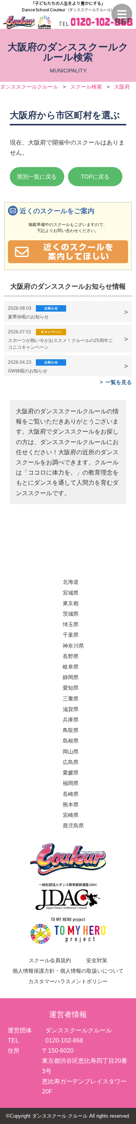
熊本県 (71, 805)
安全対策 (96, 960)
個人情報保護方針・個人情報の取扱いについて (68, 971)
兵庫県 (71, 720)
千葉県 (71, 635)
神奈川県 (73, 646)
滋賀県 (71, 709)
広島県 (71, 762)
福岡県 (71, 783)
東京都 (71, 603)
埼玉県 (71, 624)
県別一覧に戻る (37, 176)
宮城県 (71, 593)
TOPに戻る (95, 176)
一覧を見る (118, 382)
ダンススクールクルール (29, 87)
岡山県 (71, 752)
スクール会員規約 (50, 960)
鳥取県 (71, 730)
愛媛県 (71, 773)
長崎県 (71, 794)
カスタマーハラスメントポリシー (68, 981)
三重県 (71, 699)
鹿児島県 (73, 826)
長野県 (71, 656)
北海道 (71, 582)
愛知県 (71, 688)
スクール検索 (86, 87)
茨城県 (71, 614)
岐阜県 (71, 667)
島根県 (71, 741)
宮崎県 (71, 815)
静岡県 (71, 677)
